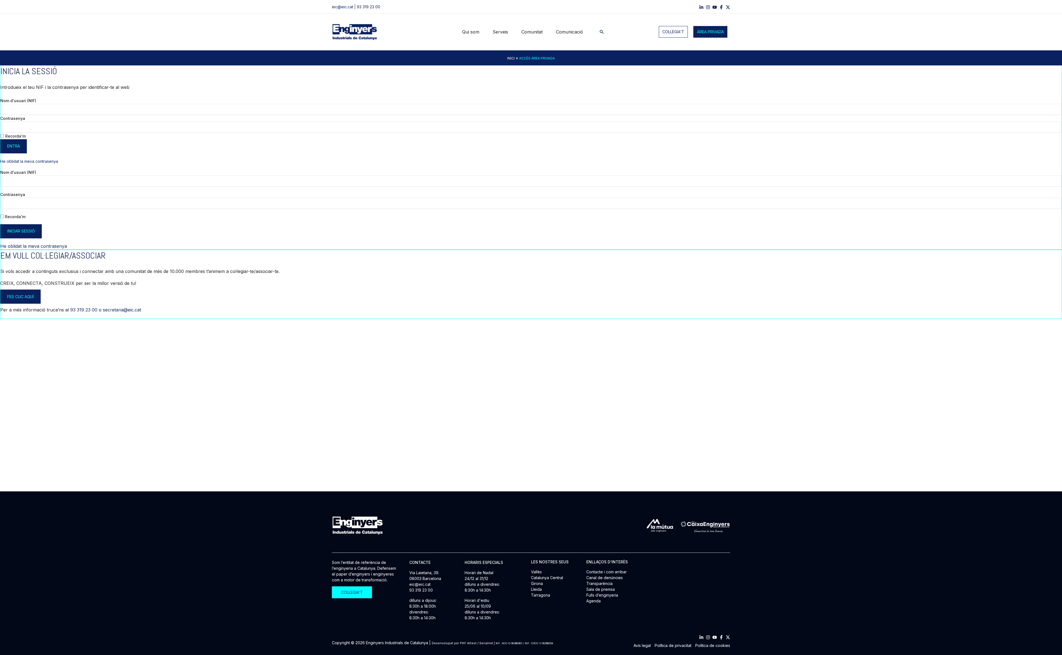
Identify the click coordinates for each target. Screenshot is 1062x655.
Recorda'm (15, 136)
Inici (511, 58)
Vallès (536, 571)
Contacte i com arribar (606, 571)
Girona (537, 583)
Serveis (500, 32)
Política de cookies (712, 645)
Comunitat (532, 32)
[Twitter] (728, 637)
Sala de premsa (600, 589)
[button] (602, 32)
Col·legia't (673, 31)
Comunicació (569, 32)
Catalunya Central (547, 577)
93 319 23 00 (368, 6)
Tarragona (540, 595)
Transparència (599, 583)
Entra (13, 146)
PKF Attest (468, 643)
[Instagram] (708, 7)
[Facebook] (721, 7)
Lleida (536, 589)
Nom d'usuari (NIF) (18, 100)
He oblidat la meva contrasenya (29, 161)
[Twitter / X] (728, 7)
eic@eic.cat (342, 6)
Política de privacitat (673, 645)
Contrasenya (12, 118)
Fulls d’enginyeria (602, 595)
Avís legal (642, 645)
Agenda (593, 601)
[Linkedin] (701, 7)
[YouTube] (714, 7)
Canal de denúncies (604, 577)
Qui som (470, 32)
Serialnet (486, 643)
